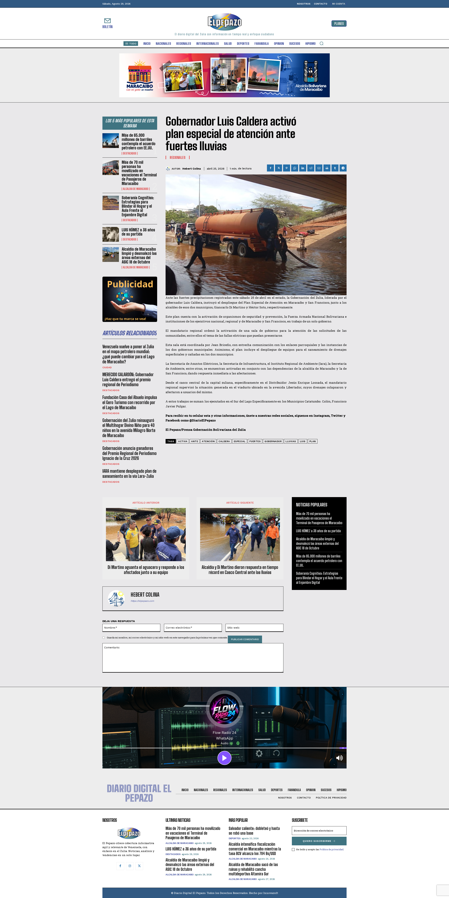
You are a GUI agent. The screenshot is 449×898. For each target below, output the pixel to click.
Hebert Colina (191, 168)
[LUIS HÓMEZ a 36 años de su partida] (110, 234)
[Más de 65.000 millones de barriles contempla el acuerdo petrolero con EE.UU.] (110, 140)
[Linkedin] (302, 167)
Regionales (177, 157)
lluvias (291, 441)
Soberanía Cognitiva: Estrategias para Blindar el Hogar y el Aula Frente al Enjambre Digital (138, 206)
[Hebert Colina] (169, 168)
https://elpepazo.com (142, 601)
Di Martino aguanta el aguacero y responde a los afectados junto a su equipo (146, 570)
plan (312, 441)
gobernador (273, 441)
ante (194, 441)
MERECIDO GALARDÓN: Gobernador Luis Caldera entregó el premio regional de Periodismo (128, 379)
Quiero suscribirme (317, 841)
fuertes (255, 441)
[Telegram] (343, 167)
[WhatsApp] (294, 167)
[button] (321, 43)
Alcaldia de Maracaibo (135, 188)
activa (182, 441)
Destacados (129, 153)
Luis (303, 441)
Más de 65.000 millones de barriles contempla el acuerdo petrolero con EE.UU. (138, 141)
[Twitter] (278, 167)
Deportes (234, 838)
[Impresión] (326, 167)
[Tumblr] (335, 167)
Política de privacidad (331, 849)
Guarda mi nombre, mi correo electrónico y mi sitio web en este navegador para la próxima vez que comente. (167, 637)
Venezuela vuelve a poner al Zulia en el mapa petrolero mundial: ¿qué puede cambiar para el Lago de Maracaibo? (128, 354)
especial (240, 441)
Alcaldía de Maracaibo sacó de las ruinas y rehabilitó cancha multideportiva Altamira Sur (253, 869)
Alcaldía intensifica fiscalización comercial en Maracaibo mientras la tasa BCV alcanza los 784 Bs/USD (255, 849)
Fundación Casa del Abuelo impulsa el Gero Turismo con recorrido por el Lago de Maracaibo (129, 402)
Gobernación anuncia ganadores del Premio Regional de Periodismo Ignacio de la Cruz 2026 (129, 453)
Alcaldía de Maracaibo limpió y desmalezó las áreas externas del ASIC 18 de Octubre (139, 255)
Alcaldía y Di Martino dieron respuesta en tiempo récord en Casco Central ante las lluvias (240, 570)
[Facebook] (270, 167)
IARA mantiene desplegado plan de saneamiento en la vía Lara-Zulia (129, 473)
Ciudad (107, 367)
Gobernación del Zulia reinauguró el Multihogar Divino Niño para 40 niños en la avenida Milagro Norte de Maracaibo (128, 428)
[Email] (318, 167)
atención (208, 441)
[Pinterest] (286, 167)
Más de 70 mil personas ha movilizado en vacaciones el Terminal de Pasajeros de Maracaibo (139, 173)
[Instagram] (130, 866)
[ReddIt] (310, 167)
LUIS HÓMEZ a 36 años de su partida (138, 231)
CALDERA (224, 441)
